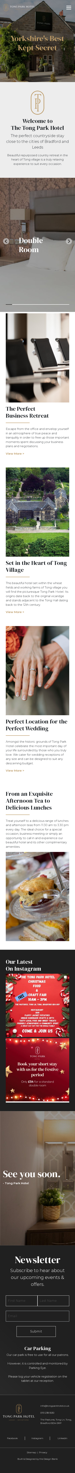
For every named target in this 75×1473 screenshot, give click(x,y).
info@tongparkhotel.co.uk (54, 1405)
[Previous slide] (6, 241)
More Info (37, 50)
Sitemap (31, 1452)
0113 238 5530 (47, 1412)
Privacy (43, 1452)
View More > (15, 453)
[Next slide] (69, 241)
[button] (37, 1005)
